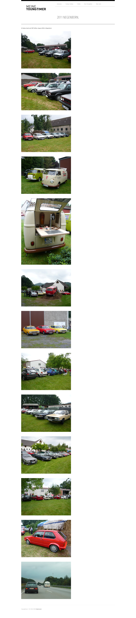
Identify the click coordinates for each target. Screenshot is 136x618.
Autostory (59, 4)
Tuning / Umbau (69, 4)
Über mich (98, 4)
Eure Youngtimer (88, 4)
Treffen (78, 4)
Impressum (39, 609)
